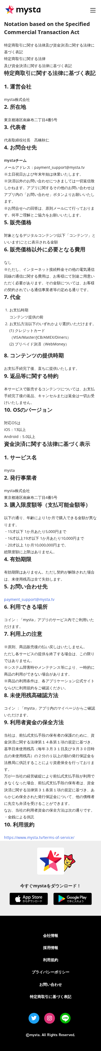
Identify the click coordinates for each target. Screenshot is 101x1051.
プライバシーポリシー (50, 971)
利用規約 (50, 959)
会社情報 (50, 935)
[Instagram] (49, 1018)
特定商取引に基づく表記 (50, 996)
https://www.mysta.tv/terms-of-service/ (39, 837)
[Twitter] (34, 1018)
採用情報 (50, 947)
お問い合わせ (50, 984)
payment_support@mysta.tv (29, 599)
